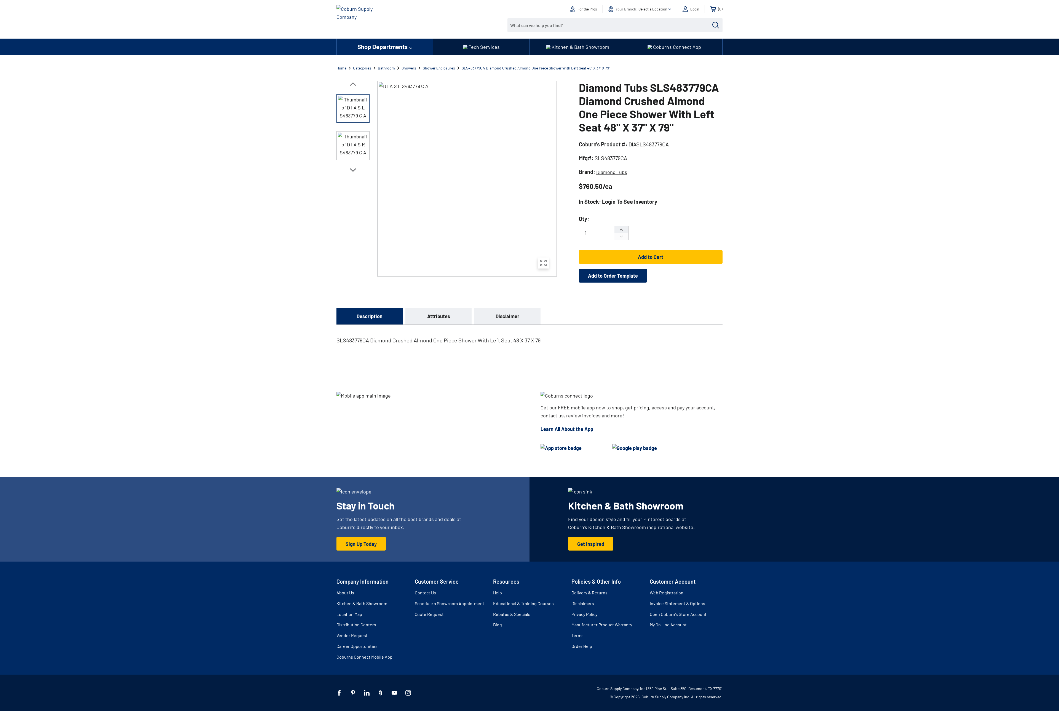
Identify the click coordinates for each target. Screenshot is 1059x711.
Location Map (349, 614)
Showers (409, 68)
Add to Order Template (613, 276)
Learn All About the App (567, 429)
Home (341, 68)
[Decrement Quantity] (621, 236)
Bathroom (386, 68)
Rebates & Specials (511, 614)
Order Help (581, 646)
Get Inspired (590, 544)
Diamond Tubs (611, 172)
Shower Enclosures (439, 68)
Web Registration (666, 592)
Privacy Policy (584, 614)
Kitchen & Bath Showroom (361, 603)
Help (497, 592)
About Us (345, 592)
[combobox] (611, 25)
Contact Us (425, 592)
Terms (577, 635)
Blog (497, 624)
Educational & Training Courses (523, 603)
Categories (362, 68)
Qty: (584, 218)
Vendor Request (352, 635)
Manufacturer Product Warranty (601, 624)
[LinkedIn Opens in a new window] (367, 693)
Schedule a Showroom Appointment (449, 603)
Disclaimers (582, 603)
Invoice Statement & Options (677, 603)
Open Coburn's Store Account (678, 614)
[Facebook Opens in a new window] (339, 693)
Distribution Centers (356, 624)
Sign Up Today (361, 544)
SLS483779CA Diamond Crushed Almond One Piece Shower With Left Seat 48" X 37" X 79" (536, 68)
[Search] (716, 25)
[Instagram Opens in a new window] (408, 693)
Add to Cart (650, 257)
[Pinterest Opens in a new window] (353, 693)
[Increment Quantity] (621, 229)
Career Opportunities (357, 646)
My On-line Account (668, 624)
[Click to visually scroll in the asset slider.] (353, 84)
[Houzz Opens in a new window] (380, 693)
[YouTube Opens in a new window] (394, 693)
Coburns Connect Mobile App (364, 656)
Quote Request (429, 614)
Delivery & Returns (589, 592)
